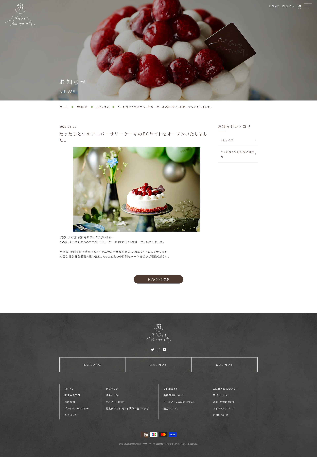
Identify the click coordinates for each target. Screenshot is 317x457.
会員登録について (173, 395)
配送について (224, 365)
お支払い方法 (92, 365)
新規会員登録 (72, 395)
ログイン (288, 6)
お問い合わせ (220, 415)
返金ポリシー (72, 415)
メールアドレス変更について (179, 401)
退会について (171, 408)
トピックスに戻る (158, 279)
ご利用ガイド (170, 388)
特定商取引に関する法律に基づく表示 (127, 408)
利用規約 (70, 401)
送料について (158, 365)
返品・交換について (224, 401)
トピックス (102, 107)
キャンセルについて (224, 408)
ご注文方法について (224, 388)
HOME (274, 6)
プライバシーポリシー (77, 408)
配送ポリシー (113, 388)
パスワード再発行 (116, 401)
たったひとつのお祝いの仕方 (237, 154)
